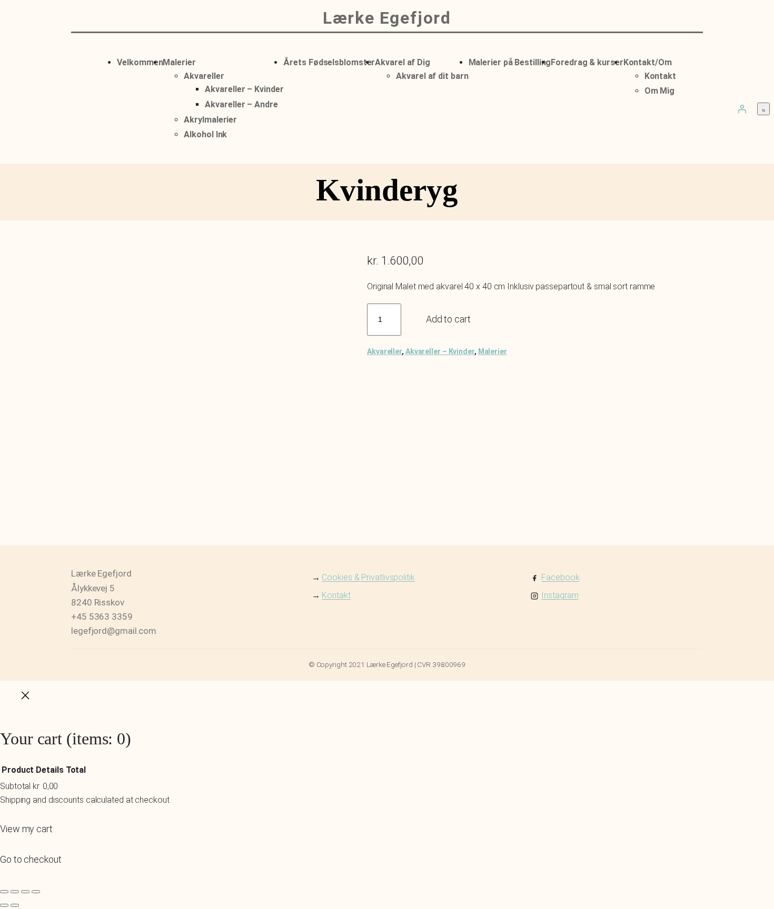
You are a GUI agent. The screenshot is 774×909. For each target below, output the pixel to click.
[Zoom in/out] (4, 891)
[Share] (25, 891)
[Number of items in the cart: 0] (763, 109)
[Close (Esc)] (36, 891)
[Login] (742, 109)
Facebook (560, 577)
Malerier (492, 351)
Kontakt (336, 595)
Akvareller (384, 351)
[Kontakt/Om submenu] (675, 60)
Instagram (559, 595)
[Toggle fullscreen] (15, 891)
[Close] (25, 698)
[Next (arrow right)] (15, 905)
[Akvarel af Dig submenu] (433, 60)
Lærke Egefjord (387, 18)
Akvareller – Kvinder (439, 351)
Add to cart (448, 319)
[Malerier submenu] (199, 60)
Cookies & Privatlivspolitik (368, 577)
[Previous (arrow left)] (4, 905)
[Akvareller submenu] (227, 74)
